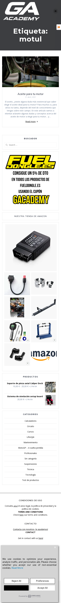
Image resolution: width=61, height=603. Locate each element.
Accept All (42, 587)
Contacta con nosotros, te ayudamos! (30, 529)
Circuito (30, 426)
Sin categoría (30, 458)
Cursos (30, 431)
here (21, 514)
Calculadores (30, 421)
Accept (16, 587)
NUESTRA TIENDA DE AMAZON (30, 216)
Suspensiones (30, 464)
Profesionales (30, 453)
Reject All (16, 580)
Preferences (42, 580)
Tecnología (30, 474)
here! (41, 538)
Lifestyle (30, 437)
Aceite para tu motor (31, 94)
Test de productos (30, 480)
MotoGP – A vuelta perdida (30, 447)
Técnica (30, 469)
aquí (15, 506)
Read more (30, 121)
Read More (17, 567)
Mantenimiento (31, 442)
